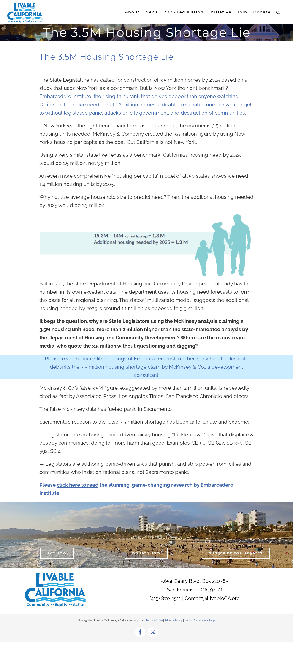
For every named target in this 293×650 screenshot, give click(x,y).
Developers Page (204, 620)
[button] (278, 12)
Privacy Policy (174, 620)
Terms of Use (154, 620)
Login (188, 620)
